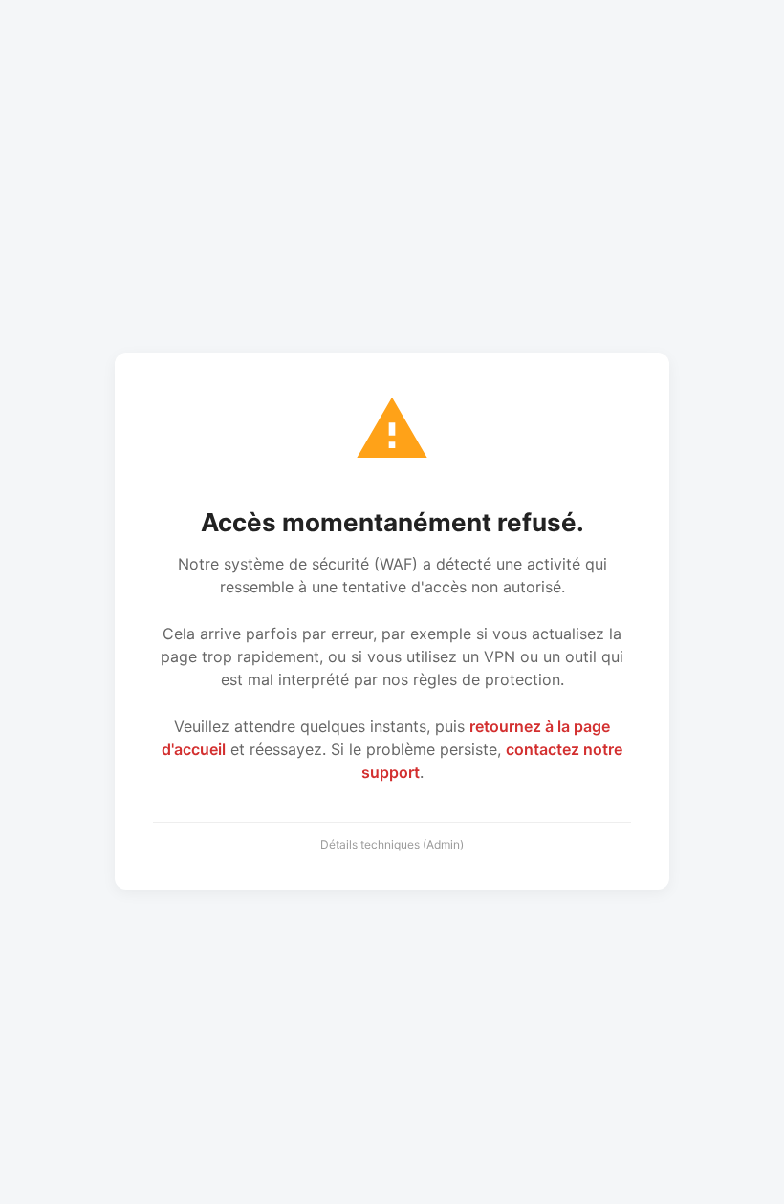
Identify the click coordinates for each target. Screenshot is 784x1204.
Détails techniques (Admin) (392, 844)
